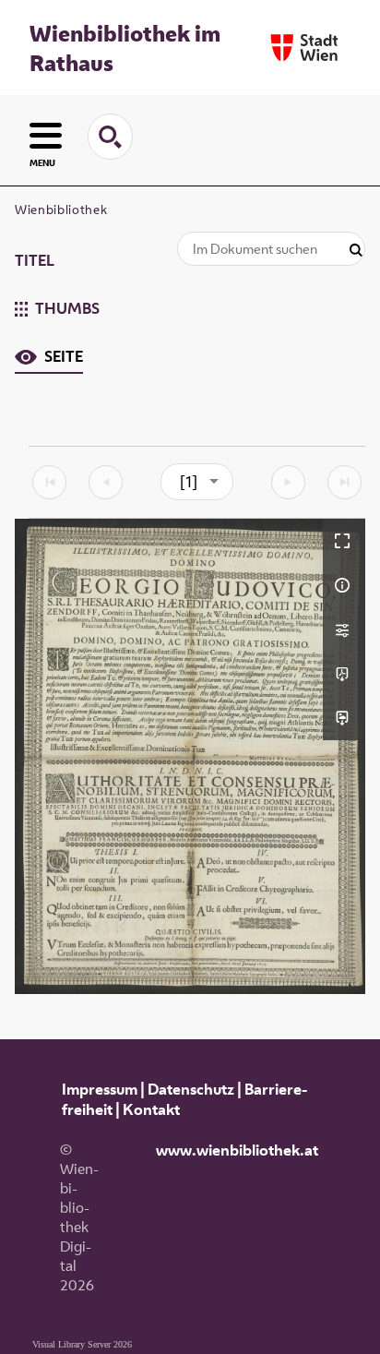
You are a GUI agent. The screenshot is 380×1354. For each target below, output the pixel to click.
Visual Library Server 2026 (82, 1344)
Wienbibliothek (61, 209)
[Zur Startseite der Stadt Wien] (304, 47)
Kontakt (151, 1109)
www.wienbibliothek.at (237, 1150)
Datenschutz (191, 1089)
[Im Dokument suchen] (356, 251)
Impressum (99, 1089)
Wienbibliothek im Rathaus (125, 48)
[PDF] (344, 674)
